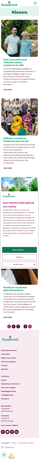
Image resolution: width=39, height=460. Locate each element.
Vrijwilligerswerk (7, 395)
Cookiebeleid (9, 447)
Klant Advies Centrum (26, 443)
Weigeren (19, 257)
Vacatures (5, 376)
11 (25, 326)
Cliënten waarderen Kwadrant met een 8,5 (16, 139)
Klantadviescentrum (9, 350)
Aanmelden (5, 354)
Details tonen (18, 264)
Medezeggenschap (8, 391)
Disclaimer (5, 399)
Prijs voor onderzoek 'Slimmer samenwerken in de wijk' (15, 62)
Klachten (4, 369)
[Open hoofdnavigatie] (35, 3)
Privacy (14, 443)
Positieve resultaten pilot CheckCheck (15, 288)
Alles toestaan (18, 250)
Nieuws (4, 380)
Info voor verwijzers (8, 362)
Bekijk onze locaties (8, 358)
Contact (4, 365)
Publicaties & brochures (10, 384)
